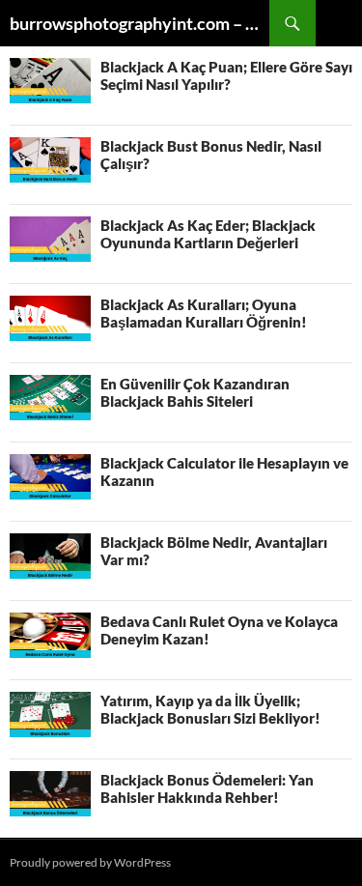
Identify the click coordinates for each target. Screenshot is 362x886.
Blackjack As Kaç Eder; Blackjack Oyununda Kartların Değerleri (208, 233)
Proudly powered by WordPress (90, 862)
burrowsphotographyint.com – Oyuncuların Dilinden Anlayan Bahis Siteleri (139, 23)
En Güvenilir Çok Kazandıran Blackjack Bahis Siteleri (195, 392)
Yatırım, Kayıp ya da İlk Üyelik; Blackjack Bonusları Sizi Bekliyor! (210, 709)
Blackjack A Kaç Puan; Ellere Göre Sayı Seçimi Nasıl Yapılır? (226, 75)
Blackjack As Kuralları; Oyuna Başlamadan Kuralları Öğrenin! (203, 313)
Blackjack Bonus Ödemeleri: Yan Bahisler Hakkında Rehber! (207, 788)
